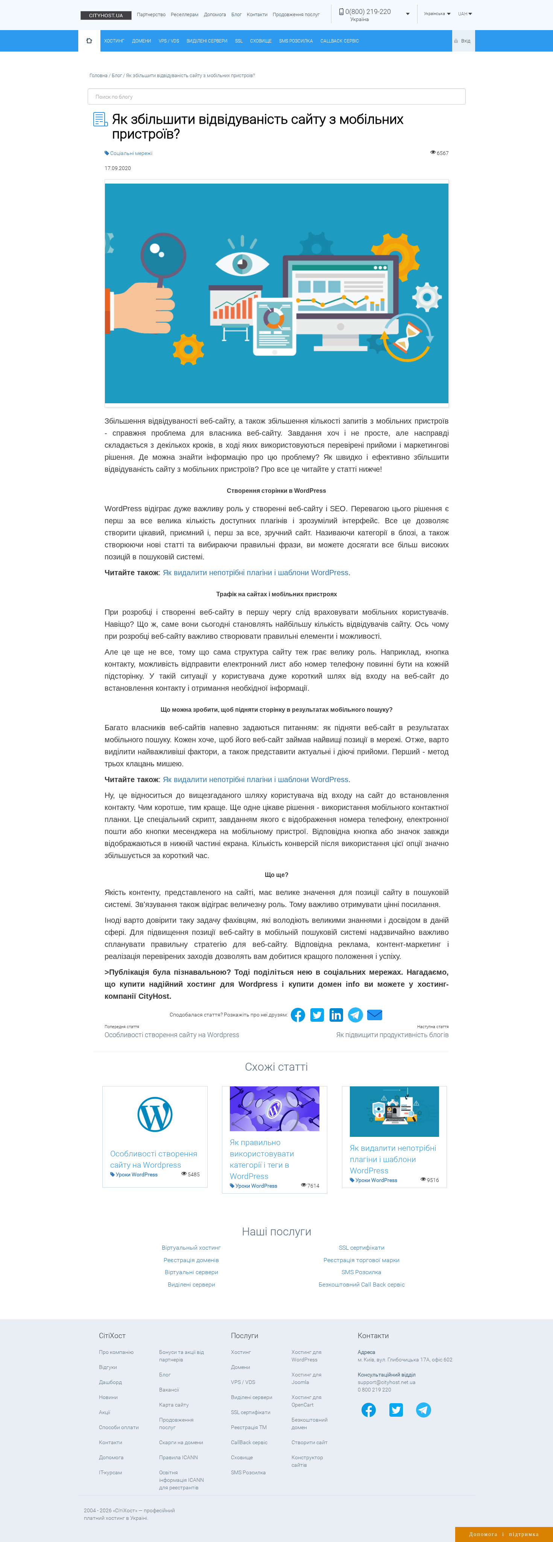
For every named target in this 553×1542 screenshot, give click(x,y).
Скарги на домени (181, 1442)
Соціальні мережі (131, 153)
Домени (141, 41)
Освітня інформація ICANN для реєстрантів (181, 1479)
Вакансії (169, 1390)
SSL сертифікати (361, 1247)
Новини (108, 1397)
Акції (104, 1412)
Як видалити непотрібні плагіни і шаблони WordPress (255, 572)
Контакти (257, 14)
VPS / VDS (169, 41)
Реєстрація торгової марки (362, 1260)
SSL (239, 41)
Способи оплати (119, 1427)
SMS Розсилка (296, 41)
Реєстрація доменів (191, 1260)
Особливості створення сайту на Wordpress (172, 1035)
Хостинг (114, 41)
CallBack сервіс (340, 41)
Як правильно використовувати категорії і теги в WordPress (262, 1159)
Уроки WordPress (137, 1174)
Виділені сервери (207, 41)
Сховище (261, 41)
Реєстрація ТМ (249, 1427)
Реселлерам (185, 14)
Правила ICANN (178, 1457)
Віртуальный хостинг (191, 1247)
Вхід (465, 41)
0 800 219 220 (374, 1390)
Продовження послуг (296, 14)
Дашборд (110, 1382)
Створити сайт (310, 1442)
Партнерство (151, 14)
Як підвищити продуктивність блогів (392, 1035)
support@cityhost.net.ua (387, 1382)
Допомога (215, 14)
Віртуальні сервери (191, 1272)
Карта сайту (174, 1405)
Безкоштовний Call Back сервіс (362, 1284)
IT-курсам (110, 1472)
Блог (236, 14)
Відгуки (108, 1367)
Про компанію (116, 1352)
